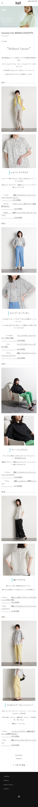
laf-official (20, 805)
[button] (2, 3)
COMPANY (6, 776)
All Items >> (19, 758)
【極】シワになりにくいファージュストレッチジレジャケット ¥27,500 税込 (18, 197)
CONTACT (6, 789)
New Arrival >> (19, 755)
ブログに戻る (20, 765)
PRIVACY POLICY (8, 785)
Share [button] (5, 41)
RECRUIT (6, 780)
